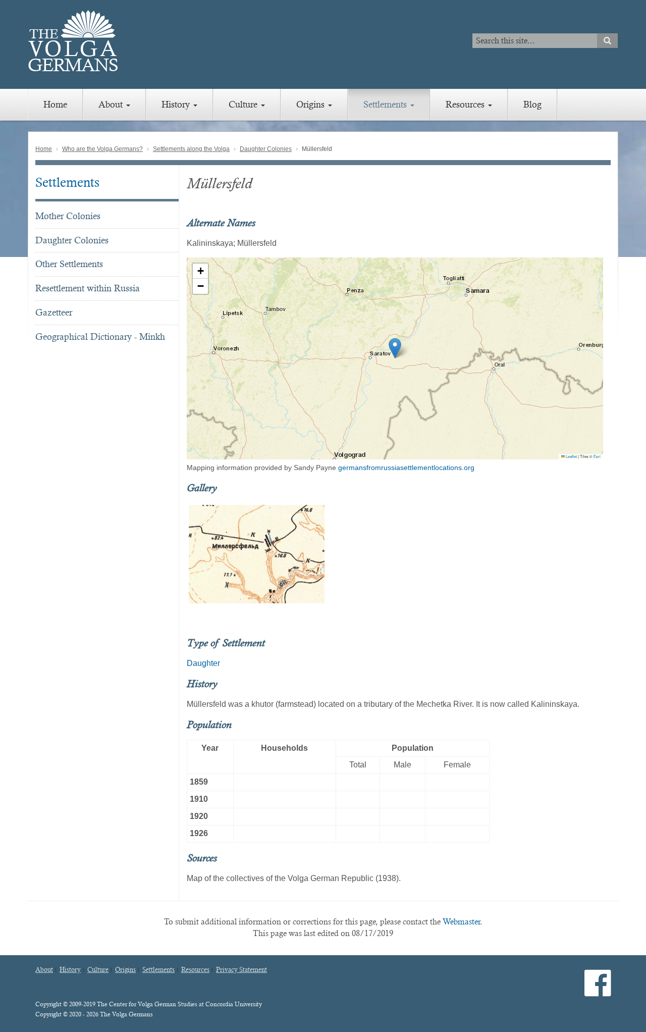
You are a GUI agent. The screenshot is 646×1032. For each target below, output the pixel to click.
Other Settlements (69, 264)
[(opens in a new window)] (597, 991)
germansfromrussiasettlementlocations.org (406, 467)
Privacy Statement (241, 970)
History (177, 104)
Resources (466, 104)
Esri (597, 456)
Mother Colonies (67, 216)
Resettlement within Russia (87, 288)
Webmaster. (462, 921)
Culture (244, 104)
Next (616, 554)
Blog (532, 104)
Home (55, 104)
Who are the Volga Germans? (102, 148)
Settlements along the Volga (191, 148)
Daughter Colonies (266, 148)
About (111, 104)
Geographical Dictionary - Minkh (100, 336)
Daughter (203, 663)
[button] (395, 348)
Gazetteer (53, 312)
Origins (311, 104)
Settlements (386, 104)
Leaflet (571, 456)
